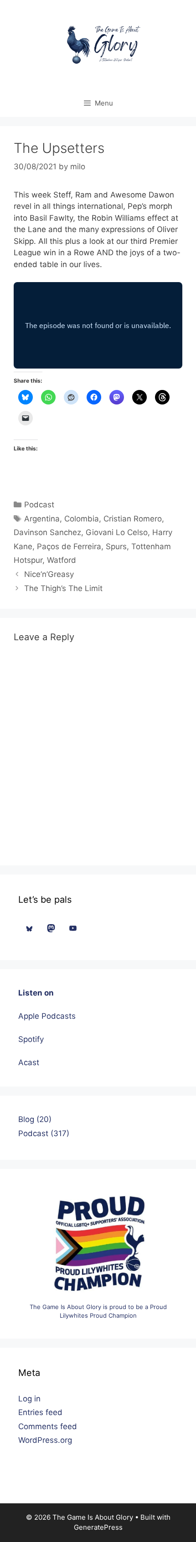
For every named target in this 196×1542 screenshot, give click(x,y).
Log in (29, 1398)
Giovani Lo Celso (117, 532)
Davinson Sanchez (47, 532)
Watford (61, 560)
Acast (28, 1062)
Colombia (81, 518)
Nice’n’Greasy (49, 574)
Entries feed (40, 1412)
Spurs (116, 546)
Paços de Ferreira (69, 546)
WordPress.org (45, 1440)
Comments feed (47, 1426)
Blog (26, 1119)
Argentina (42, 518)
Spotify (31, 1039)
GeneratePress (98, 1527)
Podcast (39, 504)
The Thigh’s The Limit (63, 588)
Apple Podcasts (47, 1016)
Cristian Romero (132, 518)
